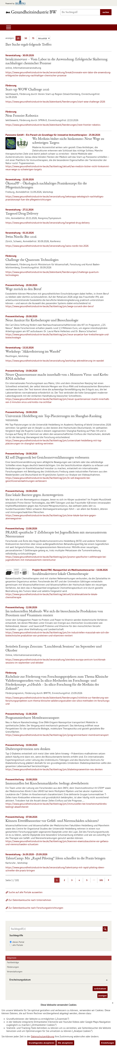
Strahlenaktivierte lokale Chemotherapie (60, 574)
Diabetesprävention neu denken (27, 749)
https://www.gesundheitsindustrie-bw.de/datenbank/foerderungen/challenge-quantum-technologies (52, 273)
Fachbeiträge (13, 962)
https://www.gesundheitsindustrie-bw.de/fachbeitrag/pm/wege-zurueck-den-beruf (49, 306)
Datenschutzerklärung (42, 1036)
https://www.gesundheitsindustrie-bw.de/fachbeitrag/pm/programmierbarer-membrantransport (57, 734)
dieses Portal (18, 942)
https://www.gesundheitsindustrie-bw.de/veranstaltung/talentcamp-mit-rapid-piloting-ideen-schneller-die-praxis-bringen (55, 869)
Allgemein (11, 957)
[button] (106, 980)
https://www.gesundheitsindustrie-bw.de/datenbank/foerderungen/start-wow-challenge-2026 (55, 101)
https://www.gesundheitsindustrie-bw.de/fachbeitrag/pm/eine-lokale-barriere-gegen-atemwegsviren (50, 517)
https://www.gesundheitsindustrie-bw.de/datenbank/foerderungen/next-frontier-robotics (52, 124)
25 (19, 39)
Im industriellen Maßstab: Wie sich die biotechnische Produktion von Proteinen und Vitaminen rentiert (54, 613)
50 (26, 39)
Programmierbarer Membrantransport (32, 718)
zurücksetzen (100, 988)
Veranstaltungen (14, 971)
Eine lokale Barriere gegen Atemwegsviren (34, 495)
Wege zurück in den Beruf (23, 289)
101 (101, 880)
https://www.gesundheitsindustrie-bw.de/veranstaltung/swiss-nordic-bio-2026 (47, 245)
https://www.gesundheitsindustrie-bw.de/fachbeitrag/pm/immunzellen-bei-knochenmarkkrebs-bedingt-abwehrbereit (56, 805)
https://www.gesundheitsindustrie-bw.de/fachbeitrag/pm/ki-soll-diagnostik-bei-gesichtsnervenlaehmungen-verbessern (47, 479)
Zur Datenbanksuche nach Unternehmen (30, 899)
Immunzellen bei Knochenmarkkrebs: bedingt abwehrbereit (47, 783)
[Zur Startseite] (31, 11)
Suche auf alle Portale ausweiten (26, 892)
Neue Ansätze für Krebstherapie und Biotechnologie (41, 320)
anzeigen (102, 995)
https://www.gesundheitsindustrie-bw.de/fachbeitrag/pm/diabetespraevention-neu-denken (54, 769)
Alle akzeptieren (65, 1042)
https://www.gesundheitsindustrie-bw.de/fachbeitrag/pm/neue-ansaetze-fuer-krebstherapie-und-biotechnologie (57, 336)
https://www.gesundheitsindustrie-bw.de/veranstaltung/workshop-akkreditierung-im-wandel (54, 360)
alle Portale (17, 945)
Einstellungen (107, 1042)
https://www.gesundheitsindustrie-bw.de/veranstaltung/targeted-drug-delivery (47, 222)
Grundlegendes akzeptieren (41, 1042)
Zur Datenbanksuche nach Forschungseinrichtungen (36, 907)
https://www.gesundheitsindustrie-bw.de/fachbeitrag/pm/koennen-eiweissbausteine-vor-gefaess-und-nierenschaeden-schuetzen (57, 843)
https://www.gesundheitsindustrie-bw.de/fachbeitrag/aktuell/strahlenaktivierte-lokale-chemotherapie (51, 596)
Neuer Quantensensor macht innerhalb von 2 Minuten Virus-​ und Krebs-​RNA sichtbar (57, 377)
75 (34, 39)
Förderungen (13, 967)
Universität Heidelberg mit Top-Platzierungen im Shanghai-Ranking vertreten (53, 418)
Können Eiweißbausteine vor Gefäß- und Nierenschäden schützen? (52, 821)
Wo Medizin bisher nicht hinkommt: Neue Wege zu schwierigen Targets (68, 141)
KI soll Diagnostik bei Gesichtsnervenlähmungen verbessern (47, 458)
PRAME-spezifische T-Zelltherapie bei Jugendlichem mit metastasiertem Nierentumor (56, 534)
